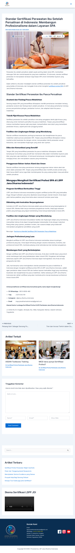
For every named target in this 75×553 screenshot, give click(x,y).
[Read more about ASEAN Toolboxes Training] (20, 349)
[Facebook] (59, 532)
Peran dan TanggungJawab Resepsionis (18, 471)
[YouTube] (69, 532)
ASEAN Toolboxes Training (16, 362)
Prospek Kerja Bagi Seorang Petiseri (16, 477)
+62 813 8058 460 (38, 531)
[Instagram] (64, 532)
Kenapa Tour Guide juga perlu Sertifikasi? (18, 481)
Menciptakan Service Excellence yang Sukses (20, 474)
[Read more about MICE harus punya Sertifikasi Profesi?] (54, 349)
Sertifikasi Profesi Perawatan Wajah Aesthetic (20, 468)
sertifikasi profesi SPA (56, 86)
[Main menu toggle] (71, 4)
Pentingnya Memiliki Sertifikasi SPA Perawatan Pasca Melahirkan (35, 231)
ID (6, 365)
